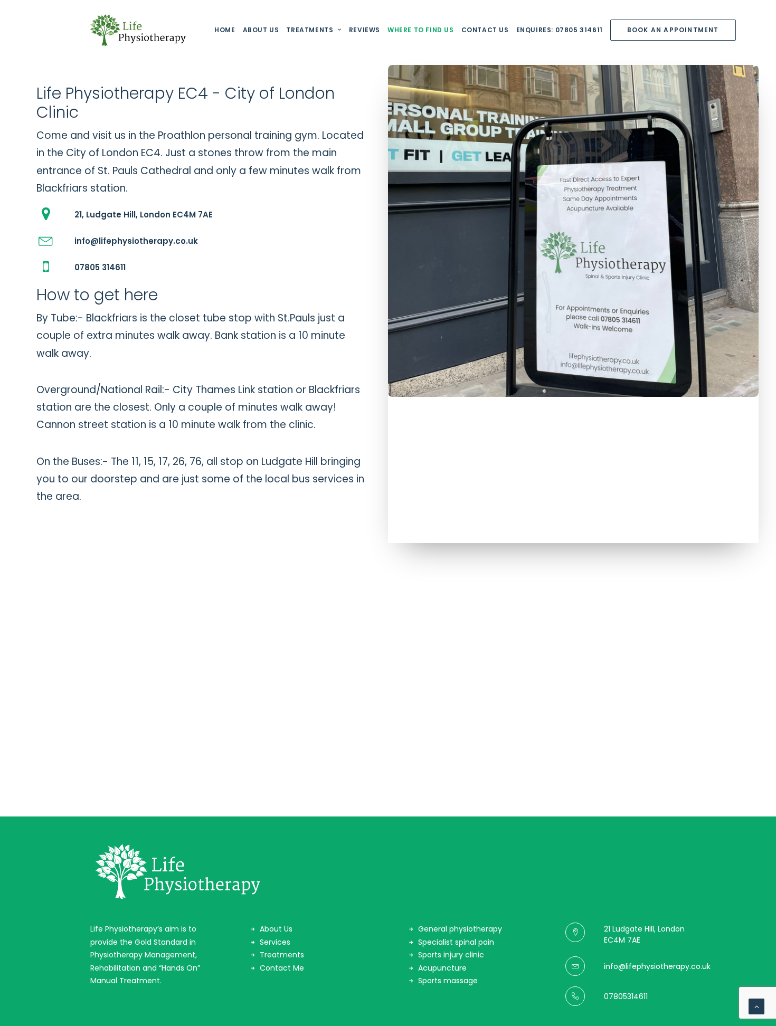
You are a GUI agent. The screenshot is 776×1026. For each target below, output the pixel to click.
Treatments (309, 29)
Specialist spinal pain (456, 942)
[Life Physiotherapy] (138, 30)
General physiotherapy (460, 929)
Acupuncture (442, 968)
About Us (261, 29)
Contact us (485, 29)
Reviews (364, 29)
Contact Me (282, 968)
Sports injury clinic (451, 954)
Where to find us (420, 29)
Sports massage (448, 980)
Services (275, 942)
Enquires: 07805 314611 (559, 29)
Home (224, 29)
